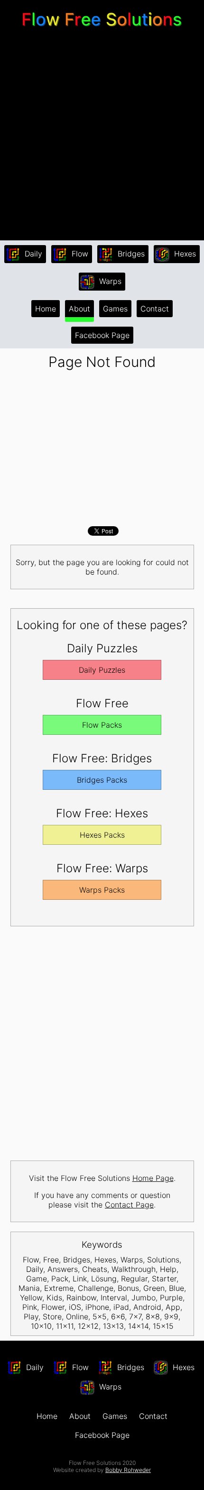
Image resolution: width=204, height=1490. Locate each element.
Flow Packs (102, 725)
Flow (78, 253)
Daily (32, 253)
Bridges (130, 253)
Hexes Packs (102, 835)
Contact (154, 308)
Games (115, 308)
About (79, 308)
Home (45, 308)
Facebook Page (102, 335)
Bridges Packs (102, 780)
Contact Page (129, 1204)
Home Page (153, 1178)
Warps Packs (102, 890)
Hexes (184, 253)
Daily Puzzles (102, 670)
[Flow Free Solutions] (102, 28)
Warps (109, 281)
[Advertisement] (102, 135)
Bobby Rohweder (128, 1469)
